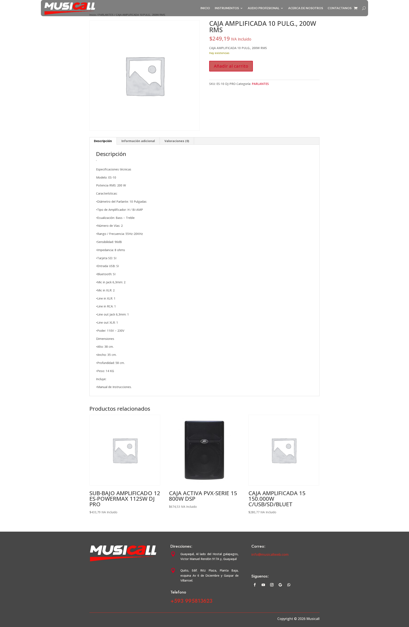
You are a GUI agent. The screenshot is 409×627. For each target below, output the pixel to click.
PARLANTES (260, 84)
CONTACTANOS (339, 8)
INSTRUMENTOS (227, 8)
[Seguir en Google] (280, 584)
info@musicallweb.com (270, 554)
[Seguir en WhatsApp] (288, 584)
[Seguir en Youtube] (263, 584)
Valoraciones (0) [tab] (176, 141)
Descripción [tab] (103, 141)
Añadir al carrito (231, 66)
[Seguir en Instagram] (271, 584)
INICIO (205, 8)
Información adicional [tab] (138, 141)
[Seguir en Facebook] (254, 584)
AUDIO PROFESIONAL (263, 8)
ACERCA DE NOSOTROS (305, 8)
